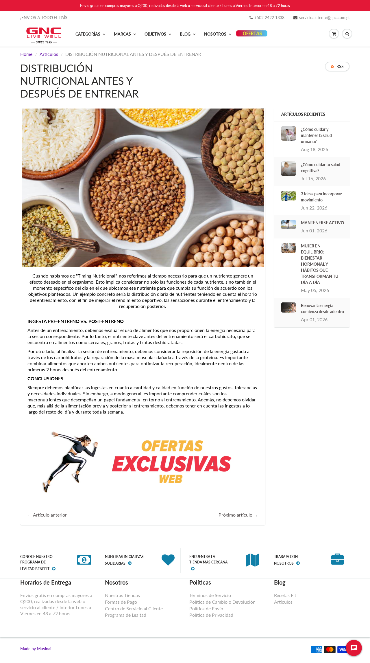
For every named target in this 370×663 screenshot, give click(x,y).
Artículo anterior (50, 514)
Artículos (49, 54)
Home (26, 54)
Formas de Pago (121, 602)
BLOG (185, 34)
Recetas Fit (285, 595)
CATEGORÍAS (87, 34)
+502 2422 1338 (269, 17)
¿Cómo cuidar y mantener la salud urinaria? (316, 135)
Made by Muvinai (35, 648)
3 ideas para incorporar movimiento (321, 196)
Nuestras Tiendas (122, 595)
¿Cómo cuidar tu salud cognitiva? (320, 167)
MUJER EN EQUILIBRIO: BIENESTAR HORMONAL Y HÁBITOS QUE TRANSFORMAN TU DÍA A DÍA (319, 264)
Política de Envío (206, 608)
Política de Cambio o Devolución (222, 602)
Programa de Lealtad (125, 615)
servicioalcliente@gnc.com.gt (324, 17)
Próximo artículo (235, 514)
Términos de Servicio (210, 595)
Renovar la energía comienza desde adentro (322, 308)
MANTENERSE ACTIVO (322, 222)
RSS (340, 66)
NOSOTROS (215, 34)
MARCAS (122, 34)
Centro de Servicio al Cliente (134, 608)
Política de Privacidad (211, 615)
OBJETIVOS (155, 34)
